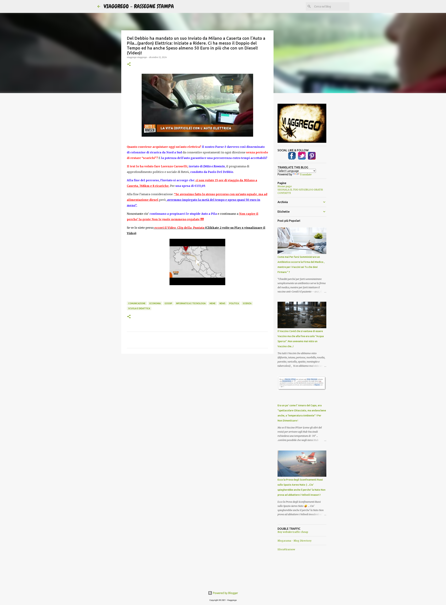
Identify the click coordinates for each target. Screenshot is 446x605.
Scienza (247, 303)
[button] (129, 64)
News (222, 303)
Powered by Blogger (225, 593)
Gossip (168, 303)
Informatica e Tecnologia (191, 303)
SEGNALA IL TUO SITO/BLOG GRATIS (300, 189)
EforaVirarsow (286, 549)
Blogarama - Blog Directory (295, 540)
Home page (285, 186)
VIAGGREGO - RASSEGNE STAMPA (139, 6)
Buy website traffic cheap (293, 532)
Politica (234, 303)
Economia (155, 303)
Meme (213, 303)
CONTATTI (284, 193)
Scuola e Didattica (139, 308)
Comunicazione (136, 303)
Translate (306, 174)
